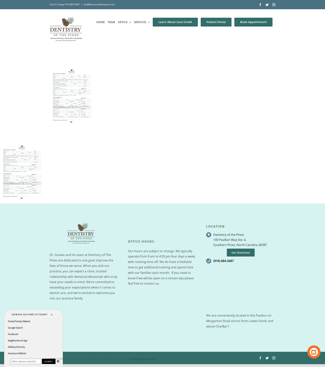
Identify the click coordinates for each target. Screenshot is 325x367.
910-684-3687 (72, 4)
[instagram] (273, 357)
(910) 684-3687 (223, 261)
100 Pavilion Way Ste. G (229, 240)
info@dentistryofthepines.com (99, 4)
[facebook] (260, 357)
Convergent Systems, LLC (143, 358)
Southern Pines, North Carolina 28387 (240, 245)
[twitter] (267, 357)
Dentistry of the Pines (228, 235)
